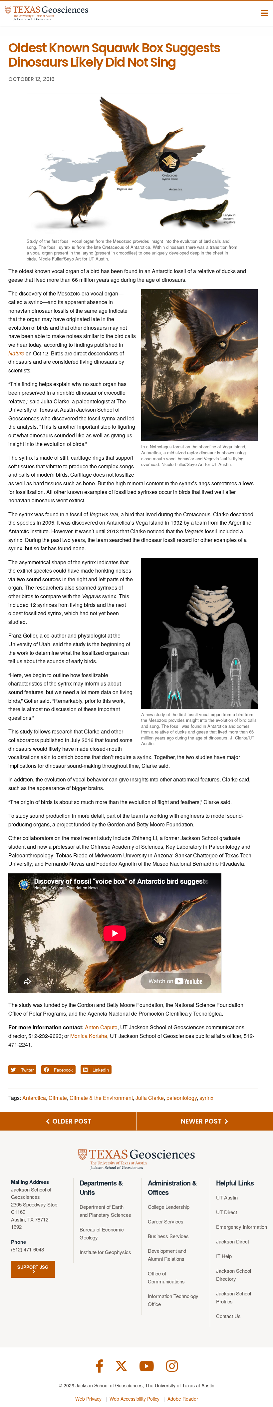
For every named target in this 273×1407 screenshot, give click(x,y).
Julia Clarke (150, 1098)
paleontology (181, 1098)
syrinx (206, 1098)
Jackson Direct (232, 1241)
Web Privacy (88, 1398)
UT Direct (226, 1211)
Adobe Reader (182, 1398)
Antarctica (34, 1098)
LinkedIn (100, 1070)
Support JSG (32, 1267)
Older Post (71, 1121)
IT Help (224, 1255)
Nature (16, 353)
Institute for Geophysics (105, 1251)
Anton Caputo (101, 1027)
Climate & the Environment (101, 1098)
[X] (121, 1365)
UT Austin (227, 1197)
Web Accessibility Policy (134, 1398)
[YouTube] (146, 1365)
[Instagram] (172, 1365)
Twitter (27, 1070)
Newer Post (202, 1121)
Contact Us (228, 1315)
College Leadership (168, 1206)
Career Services (165, 1221)
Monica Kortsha (88, 1036)
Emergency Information (241, 1226)
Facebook (63, 1070)
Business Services (168, 1235)
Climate (58, 1098)
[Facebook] (99, 1365)
